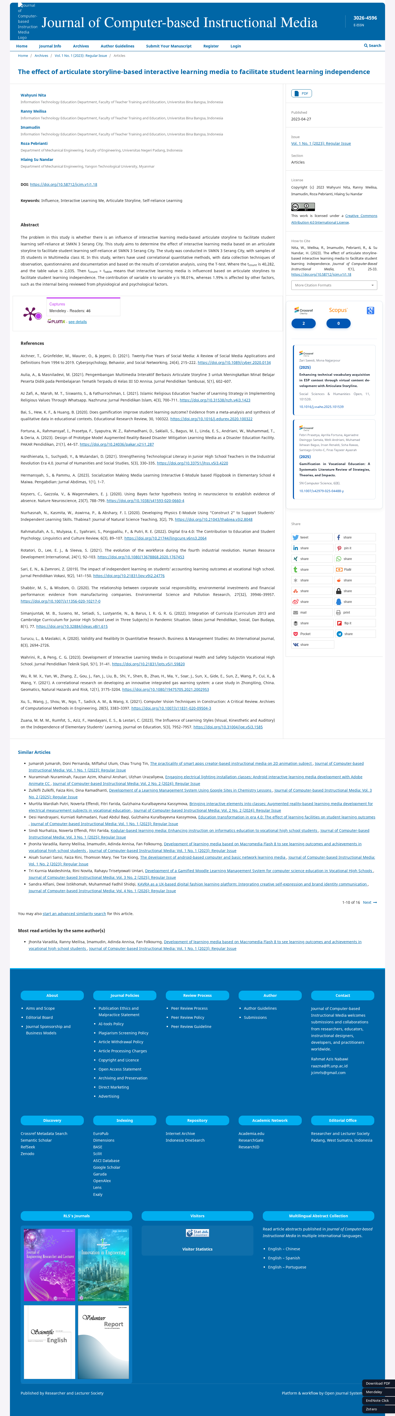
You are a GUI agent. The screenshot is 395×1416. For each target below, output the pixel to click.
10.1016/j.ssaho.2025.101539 (321, 406)
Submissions (255, 1017)
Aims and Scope (40, 1008)
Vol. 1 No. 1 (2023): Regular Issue (81, 55)
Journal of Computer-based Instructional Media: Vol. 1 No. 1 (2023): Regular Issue (104, 823)
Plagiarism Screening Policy (123, 1032)
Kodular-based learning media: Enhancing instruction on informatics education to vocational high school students (214, 830)
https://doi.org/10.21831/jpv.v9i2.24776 (129, 575)
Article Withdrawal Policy (121, 1041)
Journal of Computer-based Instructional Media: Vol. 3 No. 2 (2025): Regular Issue (102, 877)
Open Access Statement (120, 1069)
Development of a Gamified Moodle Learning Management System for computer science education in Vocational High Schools (259, 870)
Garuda (100, 1174)
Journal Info (50, 46)
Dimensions (103, 1140)
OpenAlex (102, 1180)
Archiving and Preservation (123, 1078)
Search (374, 45)
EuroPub (101, 1133)
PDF (305, 93)
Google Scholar (106, 1167)
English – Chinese (284, 1248)
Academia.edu (251, 1133)
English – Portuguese (287, 1267)
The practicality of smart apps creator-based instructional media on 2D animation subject (231, 763)
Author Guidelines (117, 46)
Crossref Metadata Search (44, 1133)
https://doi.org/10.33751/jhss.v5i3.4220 (192, 463)
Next (367, 902)
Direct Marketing (114, 1087)
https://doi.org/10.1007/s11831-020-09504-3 (171, 708)
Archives (81, 46)
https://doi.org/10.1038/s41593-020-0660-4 (145, 500)
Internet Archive (180, 1133)
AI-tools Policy (111, 1023)
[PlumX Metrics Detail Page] (30, 313)
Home (21, 46)
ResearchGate (251, 1140)
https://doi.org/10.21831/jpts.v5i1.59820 (148, 663)
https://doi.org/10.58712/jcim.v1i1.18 (63, 184)
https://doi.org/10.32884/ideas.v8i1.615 (72, 626)
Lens (97, 1187)
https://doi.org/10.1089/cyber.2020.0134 (234, 362)
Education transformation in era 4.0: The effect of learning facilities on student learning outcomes (286, 817)
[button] (312, 537)
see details (78, 321)
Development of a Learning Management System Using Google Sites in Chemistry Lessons (190, 790)
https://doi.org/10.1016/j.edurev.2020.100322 (211, 418)
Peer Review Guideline (191, 1026)
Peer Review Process (189, 1008)
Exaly (97, 1194)
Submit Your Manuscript (169, 46)
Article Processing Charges (123, 1050)
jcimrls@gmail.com (328, 1072)
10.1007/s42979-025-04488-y (321, 491)
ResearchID (249, 1146)
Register (211, 46)
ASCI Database (106, 1160)
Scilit (97, 1153)
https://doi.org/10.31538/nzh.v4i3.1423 (215, 400)
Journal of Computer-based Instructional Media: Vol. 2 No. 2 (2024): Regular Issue (126, 783)
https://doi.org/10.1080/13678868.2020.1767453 (141, 556)
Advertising (109, 1096)
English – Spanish (284, 1257)
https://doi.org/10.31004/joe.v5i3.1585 (228, 726)
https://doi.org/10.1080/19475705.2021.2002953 (165, 689)
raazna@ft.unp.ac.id (329, 1065)
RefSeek (28, 1146)
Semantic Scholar (36, 1140)
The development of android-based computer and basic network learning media (213, 857)
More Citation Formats (313, 285)
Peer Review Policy (187, 1017)
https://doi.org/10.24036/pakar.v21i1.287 (117, 444)
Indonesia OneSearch (185, 1140)
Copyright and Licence (119, 1060)
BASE (97, 1146)
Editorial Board (39, 1017)
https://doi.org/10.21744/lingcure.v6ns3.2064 (165, 538)
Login (236, 46)
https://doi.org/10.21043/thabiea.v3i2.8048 (214, 519)
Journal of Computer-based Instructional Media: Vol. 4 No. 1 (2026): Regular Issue (102, 890)
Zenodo (27, 1153)
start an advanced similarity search (74, 913)
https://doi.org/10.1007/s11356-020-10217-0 (60, 601)
